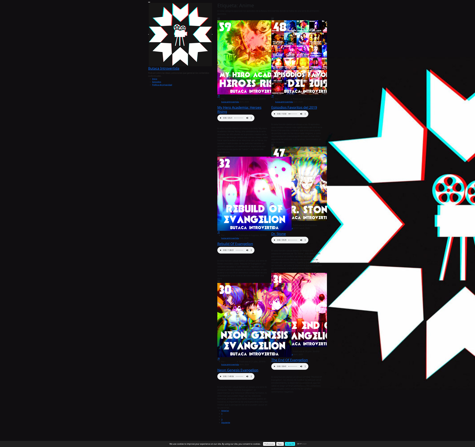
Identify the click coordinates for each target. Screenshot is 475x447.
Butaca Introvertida (163, 68)
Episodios (156, 81)
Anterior (225, 410)
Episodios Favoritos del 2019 (294, 107)
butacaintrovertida (230, 102)
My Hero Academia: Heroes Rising (239, 109)
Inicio (154, 79)
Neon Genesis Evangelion (237, 370)
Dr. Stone (278, 233)
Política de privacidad (162, 84)
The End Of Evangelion (289, 360)
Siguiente (225, 422)
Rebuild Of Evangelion (235, 243)
